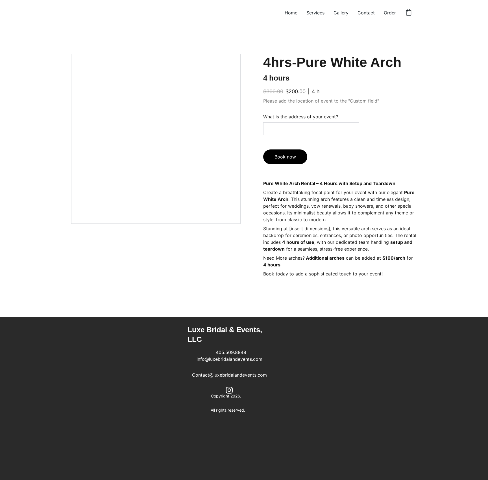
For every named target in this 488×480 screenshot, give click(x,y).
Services (315, 13)
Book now (285, 157)
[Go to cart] (408, 12)
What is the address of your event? (300, 117)
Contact (366, 13)
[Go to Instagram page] (229, 390)
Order (390, 13)
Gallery (341, 13)
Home (291, 13)
